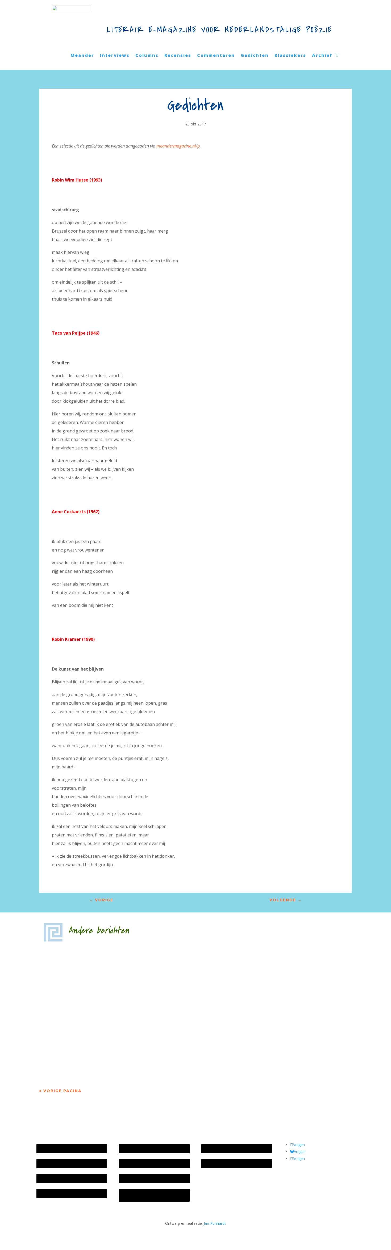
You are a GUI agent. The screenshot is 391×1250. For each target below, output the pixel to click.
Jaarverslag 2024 (53, 1193)
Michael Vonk (64, 1003)
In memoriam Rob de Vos (226, 1148)
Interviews (115, 55)
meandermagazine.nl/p (178, 146)
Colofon (128, 1178)
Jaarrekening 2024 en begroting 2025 (70, 1178)
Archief (322, 55)
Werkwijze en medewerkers (145, 1148)
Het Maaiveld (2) (71, 955)
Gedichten (255, 55)
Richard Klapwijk (71, 1051)
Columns (147, 55)
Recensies (177, 55)
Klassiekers (290, 55)
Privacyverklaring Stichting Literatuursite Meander (144, 1195)
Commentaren (216, 55)
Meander (82, 55)
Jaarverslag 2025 (53, 1163)
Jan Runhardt (215, 1223)
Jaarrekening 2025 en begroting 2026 (70, 1148)
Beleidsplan (131, 1163)
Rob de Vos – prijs (219, 1163)
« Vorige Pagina (60, 1090)
